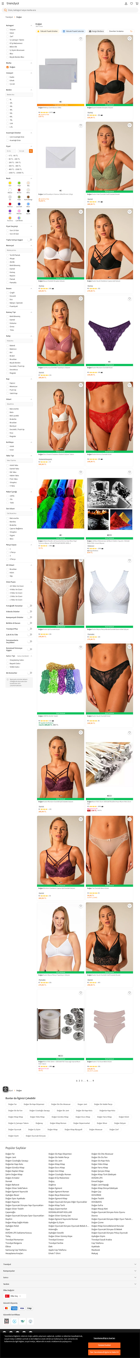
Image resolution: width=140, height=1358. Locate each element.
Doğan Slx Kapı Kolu (84, 1110)
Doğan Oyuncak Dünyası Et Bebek (106, 1229)
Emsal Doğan (97, 1181)
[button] (19, 25)
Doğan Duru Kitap (83, 1117)
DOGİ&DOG (96, 1201)
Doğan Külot (124, 1117)
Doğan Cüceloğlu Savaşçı (40, 1110)
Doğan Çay (96, 1191)
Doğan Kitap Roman (58, 1123)
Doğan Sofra (97, 1205)
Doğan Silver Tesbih (14, 1208)
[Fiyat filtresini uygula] (31, 151)
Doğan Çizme (97, 1222)
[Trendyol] (13, 3)
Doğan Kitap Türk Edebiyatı (103, 1174)
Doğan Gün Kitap (56, 1171)
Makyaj (94, 1253)
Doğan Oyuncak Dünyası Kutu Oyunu (108, 1212)
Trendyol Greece (56, 1239)
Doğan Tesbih (97, 1198)
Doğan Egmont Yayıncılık (16, 1191)
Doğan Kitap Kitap (15, 1117)
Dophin (8, 1219)
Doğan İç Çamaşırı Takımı (18, 1123)
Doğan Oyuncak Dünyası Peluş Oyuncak (109, 1232)
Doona (94, 1215)
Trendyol (9, 17)
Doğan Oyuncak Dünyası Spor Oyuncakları (24, 1215)
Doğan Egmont (55, 1188)
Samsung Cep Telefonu (16, 1249)
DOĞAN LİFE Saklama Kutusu (18, 1232)
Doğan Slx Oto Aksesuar (61, 1104)
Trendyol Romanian (14, 1239)
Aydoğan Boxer (12, 1195)
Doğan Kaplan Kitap (14, 1171)
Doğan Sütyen (120, 1123)
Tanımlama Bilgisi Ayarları (104, 1338)
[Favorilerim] (131, 3)
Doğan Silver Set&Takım (16, 1188)
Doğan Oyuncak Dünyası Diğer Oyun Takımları (112, 1219)
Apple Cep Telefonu (57, 1249)
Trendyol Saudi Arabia (101, 1239)
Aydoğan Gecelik (56, 1232)
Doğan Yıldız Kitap (37, 1117)
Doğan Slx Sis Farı (15, 1110)
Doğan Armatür (12, 1177)
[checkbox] (10, 184)
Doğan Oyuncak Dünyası (36, 1136)
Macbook (95, 1249)
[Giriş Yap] (126, 3)
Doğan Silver (102, 1123)
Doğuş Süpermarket (58, 1208)
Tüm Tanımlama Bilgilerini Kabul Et (104, 1352)
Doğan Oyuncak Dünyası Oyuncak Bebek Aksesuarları (69, 1225)
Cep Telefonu (97, 1243)
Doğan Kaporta (12, 1201)
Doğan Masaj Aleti (99, 1208)
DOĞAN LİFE (97, 1177)
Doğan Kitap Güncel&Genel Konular (107, 1225)
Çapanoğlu (10, 1212)
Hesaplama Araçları (14, 1253)
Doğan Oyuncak (14, 1129)
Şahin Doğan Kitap (13, 1174)
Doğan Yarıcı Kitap (104, 1117)
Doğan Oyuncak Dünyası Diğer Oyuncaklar (68, 1201)
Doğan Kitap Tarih (57, 1205)
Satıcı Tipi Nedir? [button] (23, 656)
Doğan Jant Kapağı (100, 1184)
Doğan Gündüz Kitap (60, 1117)
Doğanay (39, 1123)
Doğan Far (12, 1104)
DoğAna (52, 1184)
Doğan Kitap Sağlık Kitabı (16, 1222)
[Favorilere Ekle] (81, 38)
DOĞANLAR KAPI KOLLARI (60, 1212)
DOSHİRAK (96, 1195)
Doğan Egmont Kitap (58, 1198)
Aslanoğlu (53, 1229)
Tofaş (8, 1236)
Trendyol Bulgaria (13, 1243)
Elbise (8, 1246)
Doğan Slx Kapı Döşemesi (34, 1104)
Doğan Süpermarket (81, 1123)
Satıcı (5, 1277)
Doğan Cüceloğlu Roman (60, 1174)
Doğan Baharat (12, 1184)
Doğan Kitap (53, 1129)
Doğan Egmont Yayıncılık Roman (63, 1219)
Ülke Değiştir (8, 1290)
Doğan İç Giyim (34, 1129)
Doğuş (51, 1181)
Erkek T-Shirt (54, 1253)
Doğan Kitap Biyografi (73, 1129)
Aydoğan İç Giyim (56, 1222)
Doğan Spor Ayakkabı (15, 1198)
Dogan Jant (82, 1104)
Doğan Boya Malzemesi (59, 1195)
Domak (8, 1181)
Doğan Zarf (114, 1129)
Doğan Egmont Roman (59, 1191)
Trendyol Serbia (56, 1243)
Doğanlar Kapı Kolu (107, 1110)
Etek (50, 1246)
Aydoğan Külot (12, 1225)
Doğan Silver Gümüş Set (60, 1215)
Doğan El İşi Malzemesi (59, 1177)
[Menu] (3, 3)
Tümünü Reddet (104, 1345)
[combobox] (121, 31)
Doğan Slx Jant (63, 1110)
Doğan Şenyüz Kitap (100, 1171)
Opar (7, 1229)
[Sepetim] (137, 3)
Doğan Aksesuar (95, 1129)
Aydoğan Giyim (98, 1236)
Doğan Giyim (13, 1136)
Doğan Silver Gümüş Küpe (60, 1236)
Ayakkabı (95, 1246)
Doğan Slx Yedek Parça (103, 1104)
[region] (70, 1345)
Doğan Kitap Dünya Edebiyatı (104, 1188)
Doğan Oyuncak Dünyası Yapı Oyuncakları (24, 1205)
